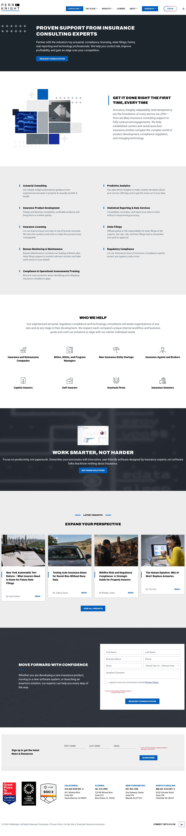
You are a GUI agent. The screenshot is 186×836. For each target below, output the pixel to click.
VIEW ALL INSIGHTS (93, 609)
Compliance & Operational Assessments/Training (51, 271)
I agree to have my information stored (134, 682)
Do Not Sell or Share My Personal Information (84, 824)
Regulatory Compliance (120, 249)
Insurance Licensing (34, 226)
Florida (99, 786)
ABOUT (133, 9)
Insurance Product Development (41, 207)
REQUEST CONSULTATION (52, 59)
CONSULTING (73, 9)
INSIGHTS (106, 9)
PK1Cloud (91, 9)
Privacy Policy (56, 824)
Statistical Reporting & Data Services (128, 207)
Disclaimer (43, 824)
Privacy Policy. (152, 682)
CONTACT (149, 9)
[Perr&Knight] (10, 7)
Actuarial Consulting (35, 185)
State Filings (114, 226)
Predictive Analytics (118, 185)
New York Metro (135, 786)
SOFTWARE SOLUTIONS (93, 470)
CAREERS (121, 9)
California (71, 786)
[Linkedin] (181, 824)
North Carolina (165, 786)
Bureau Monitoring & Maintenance (43, 249)
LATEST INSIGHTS (93, 515)
